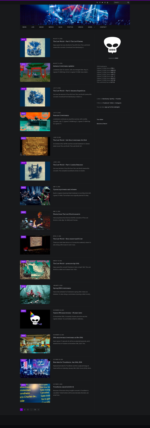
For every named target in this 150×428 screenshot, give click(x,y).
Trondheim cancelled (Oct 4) (63, 387)
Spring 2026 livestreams (62, 288)
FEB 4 (112, 68)
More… (90, 27)
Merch (51, 27)
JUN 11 (113, 74)
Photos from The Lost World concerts (66, 214)
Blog (60, 27)
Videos (80, 27)
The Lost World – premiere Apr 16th (66, 263)
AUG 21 (113, 78)
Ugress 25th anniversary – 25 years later (67, 313)
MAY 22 (113, 72)
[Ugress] (75, 14)
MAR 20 (113, 70)
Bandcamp (106, 99)
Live (33, 27)
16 (35, 409)
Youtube (118, 99)
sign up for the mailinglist (112, 107)
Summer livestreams (61, 115)
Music (41, 27)
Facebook (106, 103)
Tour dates (100, 119)
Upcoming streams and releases (65, 189)
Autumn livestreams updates (63, 66)
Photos (70, 27)
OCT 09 (113, 80)
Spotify (112, 99)
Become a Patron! (102, 123)
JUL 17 (113, 76)
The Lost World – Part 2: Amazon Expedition (69, 91)
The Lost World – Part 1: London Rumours (68, 165)
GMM (116, 58)
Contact (103, 27)
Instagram (118, 103)
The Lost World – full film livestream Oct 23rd (70, 140)
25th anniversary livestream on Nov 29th (68, 337)
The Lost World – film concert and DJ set (68, 239)
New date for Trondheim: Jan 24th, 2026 (67, 362)
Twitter (112, 103)
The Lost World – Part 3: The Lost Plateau (68, 41)
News (24, 27)
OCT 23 (113, 82)
